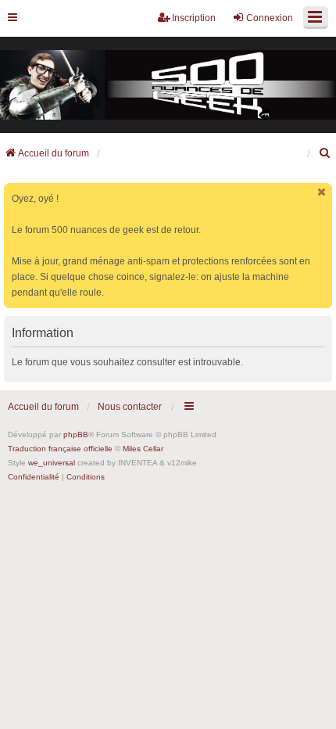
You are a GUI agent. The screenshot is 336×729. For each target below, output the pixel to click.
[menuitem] (325, 153)
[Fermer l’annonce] (322, 192)
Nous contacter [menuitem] (130, 406)
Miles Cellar (143, 448)
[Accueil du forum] (168, 85)
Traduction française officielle (60, 448)
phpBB (75, 434)
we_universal (51, 462)
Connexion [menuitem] (269, 18)
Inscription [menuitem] (194, 18)
